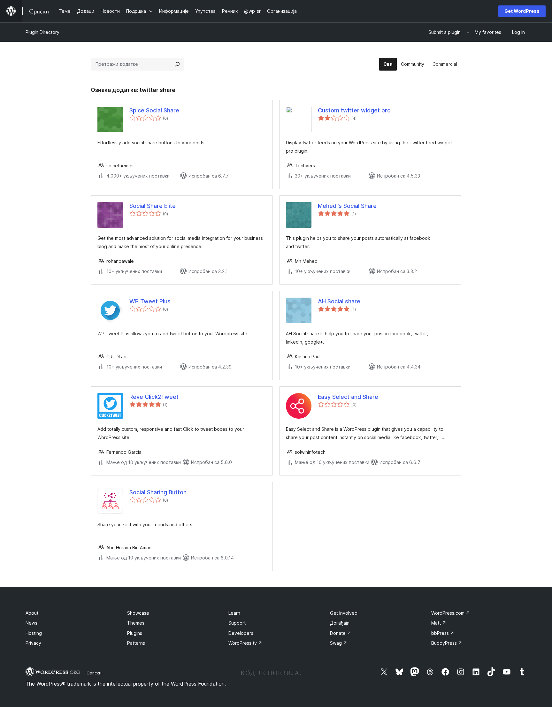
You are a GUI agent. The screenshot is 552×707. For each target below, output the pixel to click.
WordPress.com (450, 613)
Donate (340, 633)
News (31, 623)
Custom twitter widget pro (354, 110)
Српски (94, 672)
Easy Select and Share (348, 396)
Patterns (136, 643)
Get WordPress (522, 11)
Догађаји (339, 623)
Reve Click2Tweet (154, 396)
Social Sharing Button (158, 492)
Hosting (34, 633)
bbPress (442, 633)
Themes (135, 623)
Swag (338, 643)
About (32, 613)
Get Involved (343, 613)
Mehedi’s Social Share (347, 205)
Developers (240, 633)
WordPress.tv (245, 643)
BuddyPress (446, 643)
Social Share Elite (152, 205)
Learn (234, 613)
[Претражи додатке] (177, 64)
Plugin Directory (42, 32)
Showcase (138, 613)
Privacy (33, 643)
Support (237, 623)
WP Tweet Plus (150, 301)
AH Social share (339, 301)
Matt (438, 623)
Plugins (134, 633)
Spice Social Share (154, 110)
